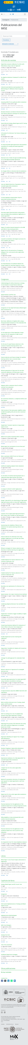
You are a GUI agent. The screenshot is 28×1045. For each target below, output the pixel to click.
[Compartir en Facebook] (2, 981)
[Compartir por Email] (15, 981)
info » (2, 1021)
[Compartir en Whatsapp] (12, 981)
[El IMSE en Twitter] (4, 1012)
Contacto (2, 1024)
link (7, 875)
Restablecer (6, 40)
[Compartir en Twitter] (5, 981)
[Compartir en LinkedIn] (8, 981)
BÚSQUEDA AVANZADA (8, 44)
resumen (3, 74)
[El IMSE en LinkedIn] (2, 1012)
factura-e (16, 1024)
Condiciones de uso (9, 1024)
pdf (9, 84)
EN (4, 14)
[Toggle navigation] (25, 14)
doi (7, 74)
